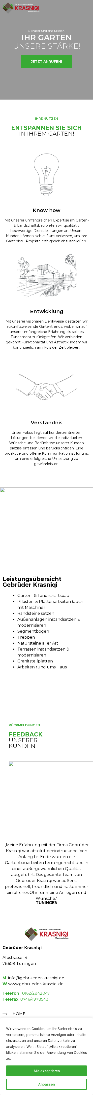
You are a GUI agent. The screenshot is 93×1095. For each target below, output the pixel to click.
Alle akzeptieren (46, 1071)
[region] (46, 1056)
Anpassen (46, 1084)
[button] (87, 8)
